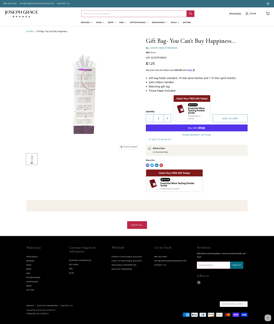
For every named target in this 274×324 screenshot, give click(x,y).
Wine (99, 22)
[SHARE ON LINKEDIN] (156, 165)
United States (232, 304)
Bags (174, 22)
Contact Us (67, 306)
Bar (122, 22)
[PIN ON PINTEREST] (161, 165)
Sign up (236, 265)
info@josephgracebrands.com (37, 4)
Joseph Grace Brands (163, 48)
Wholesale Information (124, 265)
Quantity (150, 111)
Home (29, 31)
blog (71, 273)
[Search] (190, 13)
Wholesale (235, 14)
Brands (86, 22)
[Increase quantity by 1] (167, 118)
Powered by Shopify (37, 314)
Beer (111, 22)
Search (30, 306)
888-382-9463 (10, 4)
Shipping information (80, 260)
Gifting (187, 23)
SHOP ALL (137, 225)
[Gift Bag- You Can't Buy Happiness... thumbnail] (31, 159)
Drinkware (159, 22)
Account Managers (122, 269)
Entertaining (138, 22)
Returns (73, 265)
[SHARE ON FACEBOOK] (147, 165)
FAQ (71, 269)
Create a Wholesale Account (127, 257)
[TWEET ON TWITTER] (152, 165)
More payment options (196, 135)
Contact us (63, 4)
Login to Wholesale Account (127, 261)
